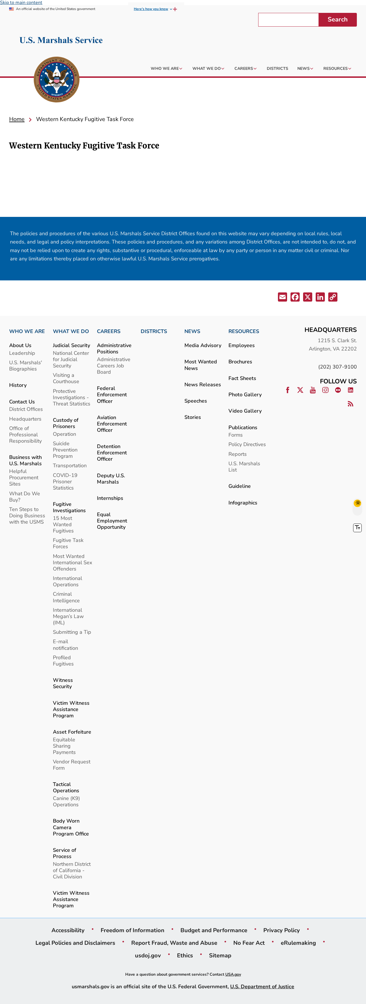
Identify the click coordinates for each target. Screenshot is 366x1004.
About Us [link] (20, 345)
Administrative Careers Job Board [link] (113, 365)
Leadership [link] (22, 353)
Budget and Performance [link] (213, 930)
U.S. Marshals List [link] (244, 466)
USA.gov (233, 974)
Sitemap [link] (220, 955)
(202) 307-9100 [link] (337, 366)
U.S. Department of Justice (262, 986)
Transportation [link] (70, 465)
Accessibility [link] (68, 930)
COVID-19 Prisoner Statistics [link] (65, 481)
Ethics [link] (185, 955)
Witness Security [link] (63, 683)
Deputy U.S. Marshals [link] (111, 478)
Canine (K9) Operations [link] (66, 801)
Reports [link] (237, 454)
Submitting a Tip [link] (72, 631)
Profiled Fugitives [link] (63, 660)
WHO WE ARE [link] (27, 331)
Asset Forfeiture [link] (72, 731)
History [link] (18, 385)
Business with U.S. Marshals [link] (25, 460)
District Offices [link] (26, 409)
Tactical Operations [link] (66, 787)
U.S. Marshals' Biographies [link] (25, 365)
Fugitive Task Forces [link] (68, 543)
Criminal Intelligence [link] (66, 597)
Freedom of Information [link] (132, 930)
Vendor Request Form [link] (71, 764)
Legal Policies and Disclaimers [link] (75, 943)
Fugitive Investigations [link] (69, 507)
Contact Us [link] (22, 401)
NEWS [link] (192, 331)
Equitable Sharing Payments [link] (64, 746)
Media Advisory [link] (202, 345)
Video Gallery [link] (245, 410)
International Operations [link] (67, 581)
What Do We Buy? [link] (24, 496)
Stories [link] (192, 417)
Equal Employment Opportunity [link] (112, 520)
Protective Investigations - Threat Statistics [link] (71, 397)
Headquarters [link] (25, 418)
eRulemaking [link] (298, 943)
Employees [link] (241, 345)
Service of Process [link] (64, 853)
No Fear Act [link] (249, 943)
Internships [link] (110, 498)
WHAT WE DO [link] (71, 331)
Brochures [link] (240, 361)
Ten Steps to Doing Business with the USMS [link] (27, 515)
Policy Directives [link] (247, 444)
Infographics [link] (242, 502)
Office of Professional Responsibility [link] (25, 434)
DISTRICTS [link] (154, 331)
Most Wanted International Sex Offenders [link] (72, 562)
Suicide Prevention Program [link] (65, 450)
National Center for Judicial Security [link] (71, 359)
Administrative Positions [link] (114, 348)
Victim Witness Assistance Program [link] (71, 709)
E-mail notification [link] (65, 644)
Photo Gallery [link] (245, 394)
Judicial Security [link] (71, 345)
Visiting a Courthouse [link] (66, 378)
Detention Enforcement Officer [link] (112, 452)
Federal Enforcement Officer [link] (112, 394)
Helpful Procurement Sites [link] (23, 477)
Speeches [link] (195, 400)
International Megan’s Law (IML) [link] (68, 616)
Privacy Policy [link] (281, 930)
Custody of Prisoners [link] (65, 423)
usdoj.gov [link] (148, 955)
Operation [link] (64, 433)
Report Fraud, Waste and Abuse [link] (174, 943)
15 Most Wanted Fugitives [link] (63, 524)
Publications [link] (242, 427)
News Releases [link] (202, 384)
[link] (56, 80)
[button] (283, 298)
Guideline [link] (239, 486)
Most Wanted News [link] (200, 364)
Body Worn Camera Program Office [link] (71, 827)
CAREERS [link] (108, 331)
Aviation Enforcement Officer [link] (112, 423)
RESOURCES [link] (243, 331)
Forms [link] (235, 434)
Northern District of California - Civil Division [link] (72, 870)
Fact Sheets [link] (242, 378)
